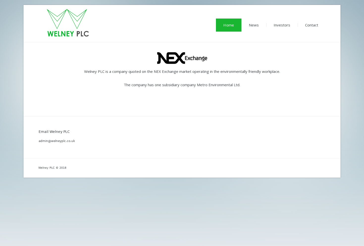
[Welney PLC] (68, 22)
